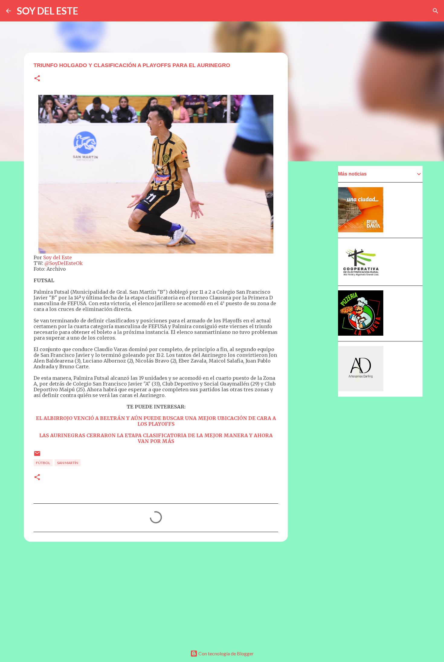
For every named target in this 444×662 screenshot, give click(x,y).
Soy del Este (57, 257)
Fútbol (43, 462)
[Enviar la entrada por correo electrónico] (37, 456)
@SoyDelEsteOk (63, 263)
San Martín (67, 462)
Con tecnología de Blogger (226, 653)
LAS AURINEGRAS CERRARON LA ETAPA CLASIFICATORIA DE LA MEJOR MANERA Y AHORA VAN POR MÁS (156, 438)
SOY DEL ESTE (47, 11)
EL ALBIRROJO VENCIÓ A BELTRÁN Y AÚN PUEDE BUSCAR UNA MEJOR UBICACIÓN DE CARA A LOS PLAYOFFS (156, 421)
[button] (37, 79)
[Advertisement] (155, 593)
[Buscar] (435, 11)
